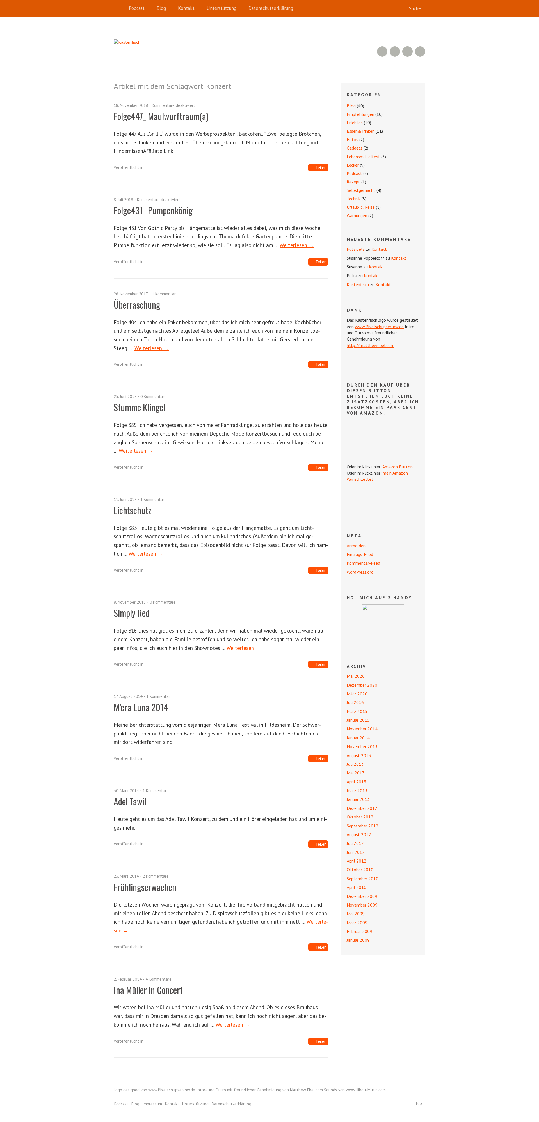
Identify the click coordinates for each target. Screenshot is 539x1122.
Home (119, 8)
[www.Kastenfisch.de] (383, 625)
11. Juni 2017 (125, 499)
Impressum (152, 1104)
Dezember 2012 (362, 808)
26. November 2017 (131, 293)
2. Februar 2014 (127, 979)
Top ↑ (420, 1103)
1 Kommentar (164, 293)
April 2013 (356, 782)
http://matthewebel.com (370, 345)
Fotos (352, 139)
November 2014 (362, 729)
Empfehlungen (360, 114)
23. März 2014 (126, 876)
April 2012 (356, 861)
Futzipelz (356, 249)
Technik (353, 198)
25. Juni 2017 (125, 396)
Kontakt (186, 8)
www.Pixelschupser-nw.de (379, 326)
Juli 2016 (355, 702)
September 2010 (362, 878)
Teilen (321, 167)
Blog (161, 8)
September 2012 (362, 826)
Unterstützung (221, 8)
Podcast (137, 8)
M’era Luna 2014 (141, 707)
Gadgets (354, 148)
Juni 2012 (356, 852)
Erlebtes (355, 122)
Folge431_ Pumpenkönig (153, 210)
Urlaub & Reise (361, 207)
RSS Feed (382, 51)
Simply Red (132, 612)
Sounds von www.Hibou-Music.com (355, 1090)
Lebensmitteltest (363, 156)
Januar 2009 (358, 940)
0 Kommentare (153, 396)
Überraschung (137, 304)
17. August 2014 (128, 696)
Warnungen (357, 215)
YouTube (395, 51)
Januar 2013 (358, 799)
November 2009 (362, 905)
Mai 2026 (356, 676)
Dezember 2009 (362, 896)
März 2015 (357, 711)
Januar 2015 (358, 720)
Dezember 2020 (362, 685)
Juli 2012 (355, 843)
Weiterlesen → (297, 245)
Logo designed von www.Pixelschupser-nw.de (154, 1090)
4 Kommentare (158, 979)
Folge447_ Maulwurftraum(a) (161, 116)
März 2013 (357, 790)
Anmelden (356, 545)
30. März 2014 (126, 790)
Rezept (353, 182)
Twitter (420, 51)
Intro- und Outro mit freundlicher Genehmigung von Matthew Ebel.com (259, 1090)
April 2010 (356, 887)
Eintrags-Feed (360, 554)
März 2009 (357, 922)
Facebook (407, 51)
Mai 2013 (356, 773)
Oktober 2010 (360, 869)
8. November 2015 (130, 602)
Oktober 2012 (360, 817)
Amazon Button (397, 467)
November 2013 (362, 746)
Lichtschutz (132, 510)
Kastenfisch (358, 284)
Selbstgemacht (361, 190)
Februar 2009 (359, 931)
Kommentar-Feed (363, 563)
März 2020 (357, 693)
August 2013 (359, 755)
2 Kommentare (156, 876)
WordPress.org (360, 572)
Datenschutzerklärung (270, 8)
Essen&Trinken (360, 131)
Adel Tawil (130, 801)
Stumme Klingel (139, 407)
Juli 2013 (355, 764)
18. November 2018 (131, 105)
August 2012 (359, 834)
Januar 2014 (358, 738)
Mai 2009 (356, 913)
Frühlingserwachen (145, 886)
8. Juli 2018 (123, 199)
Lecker (353, 165)
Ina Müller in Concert (148, 989)
